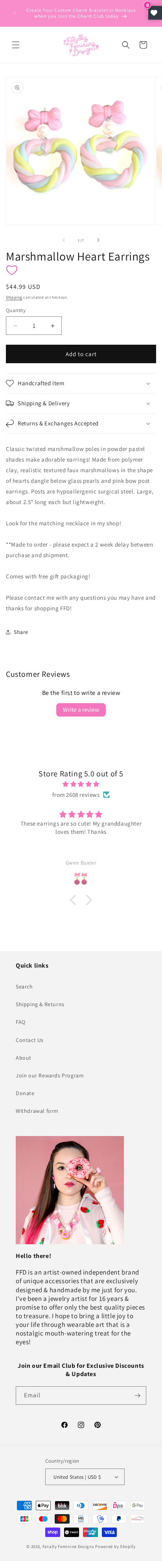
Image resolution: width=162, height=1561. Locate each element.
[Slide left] (63, 240)
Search (24, 986)
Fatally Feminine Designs (68, 1546)
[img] (81, 784)
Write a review (81, 710)
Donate (25, 1093)
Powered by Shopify (115, 1546)
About (23, 1057)
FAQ (21, 1021)
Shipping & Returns (40, 1004)
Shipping (14, 297)
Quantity (16, 310)
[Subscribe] (137, 1395)
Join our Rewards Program (50, 1075)
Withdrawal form (37, 1110)
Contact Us (30, 1040)
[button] (15, 45)
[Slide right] (98, 240)
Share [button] (21, 631)
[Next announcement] (147, 13)
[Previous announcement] (14, 13)
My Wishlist (155, 13)
